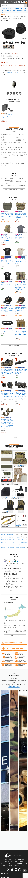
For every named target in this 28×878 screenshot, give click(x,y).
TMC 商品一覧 (17, 537)
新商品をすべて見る (14, 346)
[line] (16, 869)
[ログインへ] (22, 2)
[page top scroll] (25, 870)
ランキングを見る (14, 438)
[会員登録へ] (19, 2)
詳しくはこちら (14, 591)
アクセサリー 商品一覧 (20, 547)
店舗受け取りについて (14, 687)
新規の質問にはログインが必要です (14, 190)
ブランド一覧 (10, 537)
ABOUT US (4, 874)
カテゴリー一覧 (10, 539)
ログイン (18, 72)
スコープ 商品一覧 (19, 539)
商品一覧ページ (10, 534)
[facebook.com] (12, 869)
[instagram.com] (19, 869)
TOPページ (3, 534)
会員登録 (9, 72)
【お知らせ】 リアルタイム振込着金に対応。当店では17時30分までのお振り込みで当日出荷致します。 (13, 10)
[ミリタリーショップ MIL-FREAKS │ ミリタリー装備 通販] (10, 2)
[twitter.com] (8, 869)
